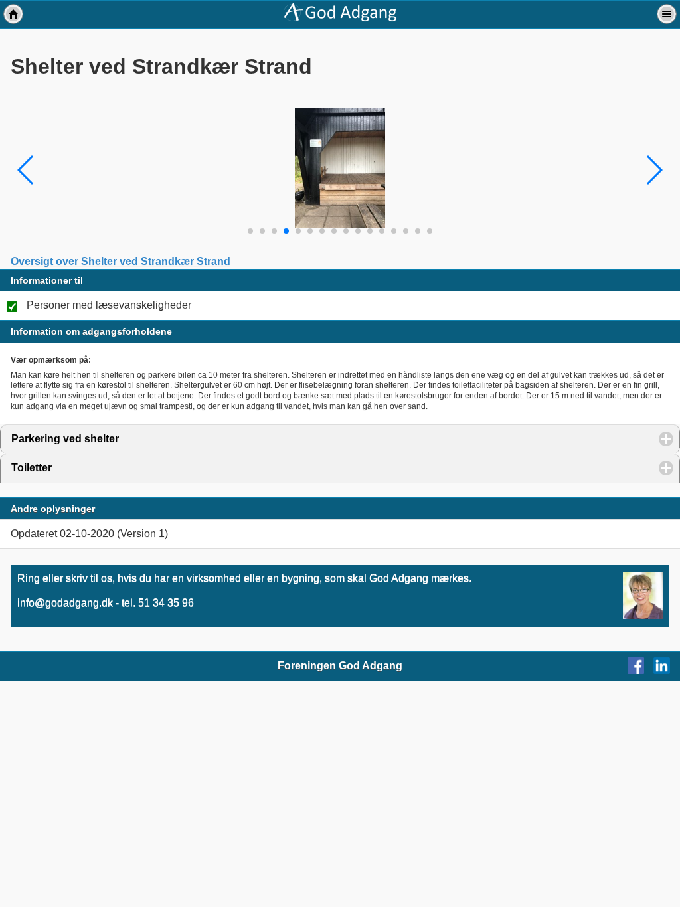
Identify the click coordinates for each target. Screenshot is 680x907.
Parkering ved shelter (126, 438)
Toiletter (93, 467)
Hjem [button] (13, 14)
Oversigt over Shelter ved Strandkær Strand (120, 261)
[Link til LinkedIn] (666, 670)
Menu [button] (667, 14)
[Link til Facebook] (639, 670)
